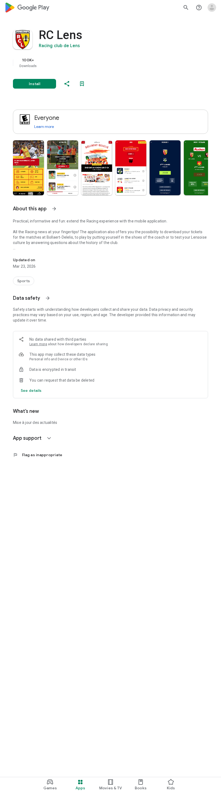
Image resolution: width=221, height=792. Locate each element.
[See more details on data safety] (31, 390)
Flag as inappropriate (37, 454)
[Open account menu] (211, 7)
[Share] (66, 83)
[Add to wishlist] (81, 83)
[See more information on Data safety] (47, 298)
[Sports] (23, 281)
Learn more (44, 126)
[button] (28, 167)
